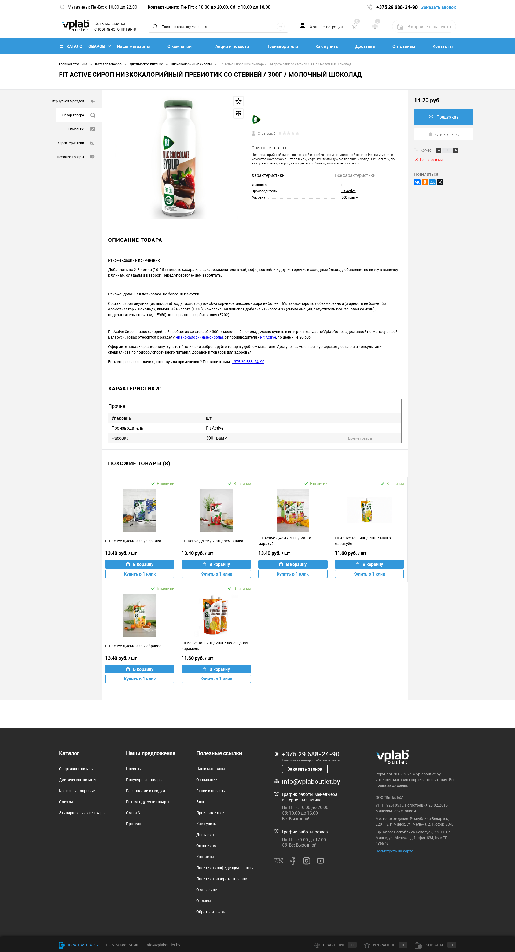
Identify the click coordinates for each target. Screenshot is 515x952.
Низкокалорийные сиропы (199, 337)
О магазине (206, 889)
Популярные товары (144, 779)
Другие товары (360, 438)
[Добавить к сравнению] (238, 113)
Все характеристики (355, 175)
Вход (312, 27)
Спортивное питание (77, 768)
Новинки (134, 768)
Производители (282, 46)
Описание (76, 128)
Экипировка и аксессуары (82, 812)
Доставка (365, 46)
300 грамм (349, 197)
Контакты (443, 46)
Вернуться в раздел (68, 100)
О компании (179, 46)
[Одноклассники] (425, 182)
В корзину (143, 564)
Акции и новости (232, 46)
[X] (440, 182)
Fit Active (348, 190)
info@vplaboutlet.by (311, 781)
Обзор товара (73, 114)
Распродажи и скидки (145, 790)
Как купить (326, 46)
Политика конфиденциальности (225, 867)
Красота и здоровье (77, 790)
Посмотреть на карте (394, 851)
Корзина (439, 944)
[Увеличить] (176, 157)
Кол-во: (427, 150)
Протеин (133, 823)
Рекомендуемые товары (147, 801)
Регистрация (331, 27)
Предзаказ (447, 117)
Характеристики (70, 142)
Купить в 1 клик (140, 574)
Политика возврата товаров (221, 878)
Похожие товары (70, 156)
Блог (200, 801)
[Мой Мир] (432, 182)
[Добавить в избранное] (238, 101)
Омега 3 (133, 812)
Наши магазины (133, 46)
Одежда (66, 801)
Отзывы (203, 900)
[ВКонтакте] (417, 182)
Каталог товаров (86, 46)
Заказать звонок (304, 769)
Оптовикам (403, 46)
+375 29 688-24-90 (248, 361)
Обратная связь (210, 911)
